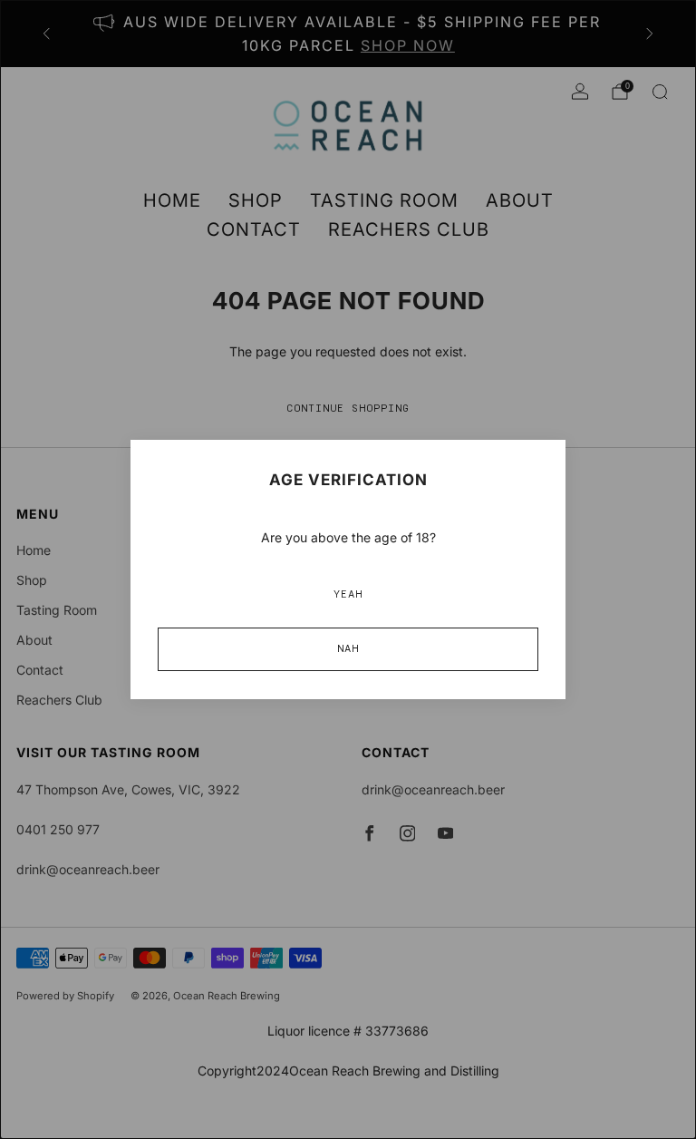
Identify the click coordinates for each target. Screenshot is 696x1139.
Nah (348, 649)
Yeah (348, 594)
